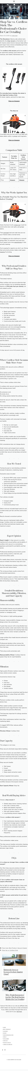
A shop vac (17, 225)
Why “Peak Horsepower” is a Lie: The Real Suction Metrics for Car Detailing (15, 997)
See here (19, 1011)
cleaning (2, 252)
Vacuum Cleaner (22, 948)
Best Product (13, 948)
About (5, 1036)
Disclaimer (6, 1038)
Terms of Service (7, 1044)
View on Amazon (14, 101)
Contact (5, 1040)
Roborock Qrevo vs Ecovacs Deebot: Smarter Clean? (13, 972)
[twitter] (2, 1049)
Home (4, 1027)
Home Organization (8, 1035)
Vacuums (5, 1031)
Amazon (12, 180)
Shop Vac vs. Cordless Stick (10, 950)
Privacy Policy (7, 1042)
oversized (6, 233)
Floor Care (5, 948)
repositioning (18, 242)
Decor (4, 1033)
